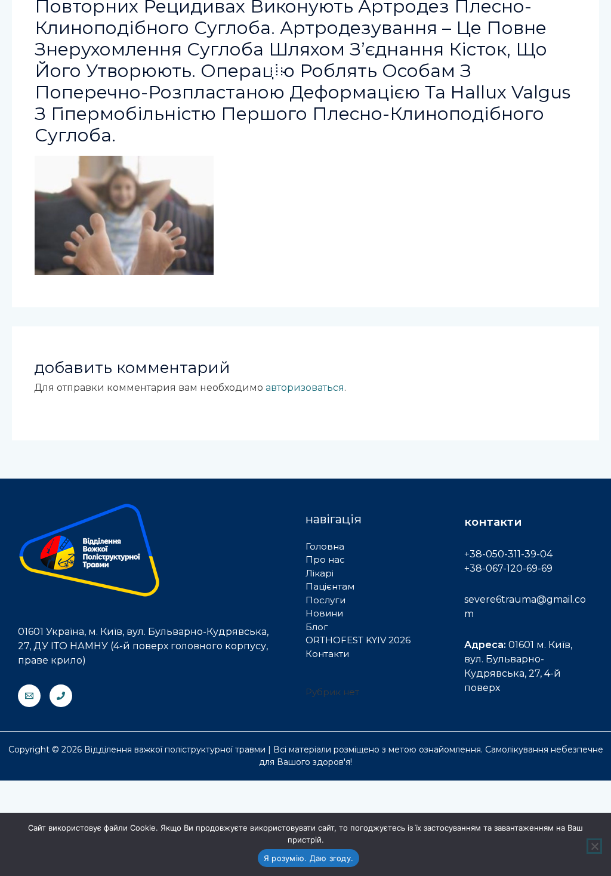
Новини (324, 613)
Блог (317, 627)
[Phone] (61, 695)
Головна (325, 546)
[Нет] (594, 846)
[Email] (29, 695)
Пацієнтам (330, 586)
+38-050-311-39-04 (508, 554)
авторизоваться (305, 387)
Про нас (325, 559)
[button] (277, 71)
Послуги (325, 600)
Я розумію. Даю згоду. (308, 858)
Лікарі (320, 573)
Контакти (327, 653)
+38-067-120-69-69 (508, 568)
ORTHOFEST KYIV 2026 (358, 640)
